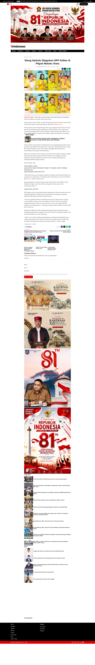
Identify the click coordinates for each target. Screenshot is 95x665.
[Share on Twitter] (65, 69)
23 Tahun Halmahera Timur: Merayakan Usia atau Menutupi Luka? (49, 558)
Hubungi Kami (84, 4)
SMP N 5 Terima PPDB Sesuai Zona (41, 248)
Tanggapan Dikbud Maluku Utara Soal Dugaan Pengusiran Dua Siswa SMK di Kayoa (35, 231)
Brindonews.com (20, 642)
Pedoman (25, 620)
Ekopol (34, 51)
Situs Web (26, 271)
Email (25, 267)
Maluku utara (28, 224)
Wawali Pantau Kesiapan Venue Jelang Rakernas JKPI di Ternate (48, 500)
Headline (20, 51)
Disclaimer (25, 621)
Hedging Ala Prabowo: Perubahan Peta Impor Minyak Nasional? (48, 551)
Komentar (26, 258)
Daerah (27, 51)
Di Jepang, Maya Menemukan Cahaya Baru (43, 572)
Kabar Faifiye (62, 51)
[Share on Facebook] (62, 69)
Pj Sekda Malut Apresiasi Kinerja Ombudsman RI (52, 248)
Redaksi (42, 630)
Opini (54, 51)
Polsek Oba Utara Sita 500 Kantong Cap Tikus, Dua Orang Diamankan (50, 479)
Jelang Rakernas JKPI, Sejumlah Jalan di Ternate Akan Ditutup (48, 521)
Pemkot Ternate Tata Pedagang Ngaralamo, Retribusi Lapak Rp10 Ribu (50, 507)
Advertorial (48, 51)
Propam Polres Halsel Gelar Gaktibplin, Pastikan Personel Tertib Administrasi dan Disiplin (48, 139)
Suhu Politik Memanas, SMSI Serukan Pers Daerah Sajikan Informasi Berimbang (38, 1)
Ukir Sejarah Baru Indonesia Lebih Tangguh (43, 579)
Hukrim (40, 51)
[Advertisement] (44, 654)
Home (14, 51)
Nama (26, 264)
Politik (34, 224)
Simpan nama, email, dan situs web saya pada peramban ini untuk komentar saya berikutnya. (46, 274)
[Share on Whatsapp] (67, 69)
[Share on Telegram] (70, 69)
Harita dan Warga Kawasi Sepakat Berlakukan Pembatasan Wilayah (29, 249)
